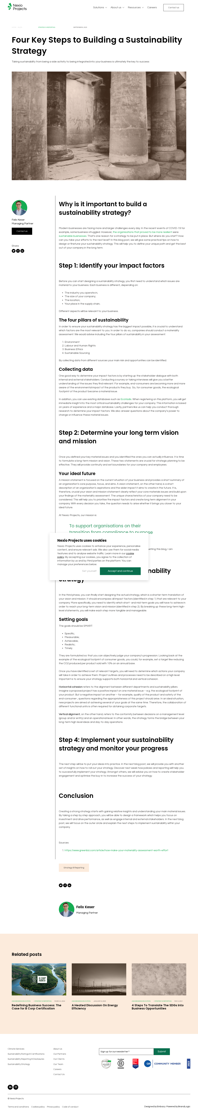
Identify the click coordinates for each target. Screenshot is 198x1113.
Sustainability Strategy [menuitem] (19, 1064)
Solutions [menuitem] (98, 7)
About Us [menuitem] (57, 1049)
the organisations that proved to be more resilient (142, 232)
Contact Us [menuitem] (59, 1074)
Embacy (161, 1106)
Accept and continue (120, 571)
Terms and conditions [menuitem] (18, 1107)
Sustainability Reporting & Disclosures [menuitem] (26, 1059)
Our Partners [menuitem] (59, 1054)
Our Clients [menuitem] (58, 1059)
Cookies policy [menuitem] (38, 1107)
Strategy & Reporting (46, 27)
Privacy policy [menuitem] (53, 1107)
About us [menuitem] (116, 7)
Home (14, 27)
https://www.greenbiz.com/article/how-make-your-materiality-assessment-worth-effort (117, 850)
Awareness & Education (21, 1001)
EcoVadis (126, 399)
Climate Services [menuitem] (16, 1049)
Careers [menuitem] (152, 7)
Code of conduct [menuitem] (70, 1107)
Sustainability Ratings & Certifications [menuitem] (26, 1054)
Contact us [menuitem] (173, 8)
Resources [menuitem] (134, 7)
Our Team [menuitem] (58, 1064)
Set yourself (89, 571)
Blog (20, 27)
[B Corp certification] (39, 994)
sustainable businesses (73, 236)
